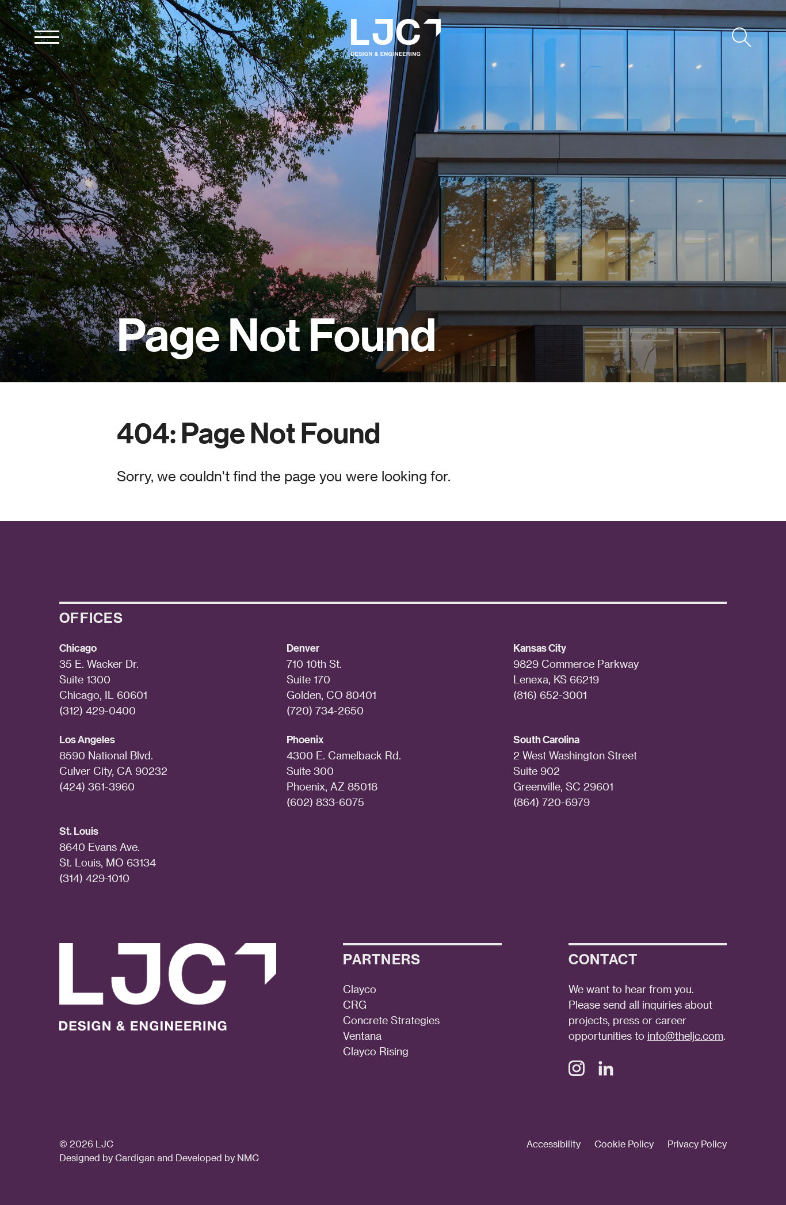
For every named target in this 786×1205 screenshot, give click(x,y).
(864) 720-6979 (551, 802)
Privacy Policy (697, 1143)
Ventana (362, 1035)
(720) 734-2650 (325, 710)
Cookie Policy (624, 1143)
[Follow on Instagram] (576, 1072)
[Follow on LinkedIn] (605, 1072)
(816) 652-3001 (550, 695)
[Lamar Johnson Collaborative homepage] (396, 37)
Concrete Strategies (391, 1020)
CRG (355, 1004)
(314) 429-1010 (94, 878)
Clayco (359, 989)
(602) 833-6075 (325, 802)
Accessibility (553, 1143)
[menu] (47, 37)
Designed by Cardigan (107, 1157)
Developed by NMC (217, 1157)
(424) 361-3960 (97, 786)
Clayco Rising (376, 1051)
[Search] (741, 37)
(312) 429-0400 (97, 710)
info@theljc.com (685, 1035)
